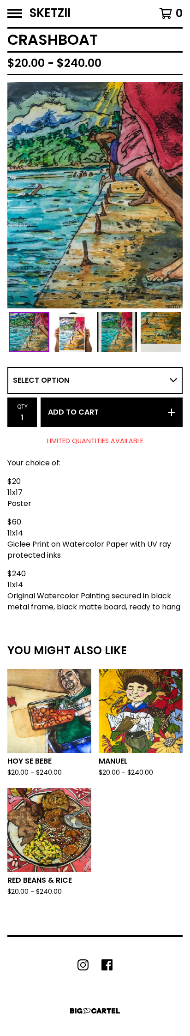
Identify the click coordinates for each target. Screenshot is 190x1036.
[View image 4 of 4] (161, 332)
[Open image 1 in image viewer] (95, 195)
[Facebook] (107, 965)
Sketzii (50, 13)
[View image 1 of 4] (29, 332)
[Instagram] (83, 965)
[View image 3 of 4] (117, 332)
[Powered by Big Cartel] (95, 1011)
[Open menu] (14, 13)
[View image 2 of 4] (73, 332)
